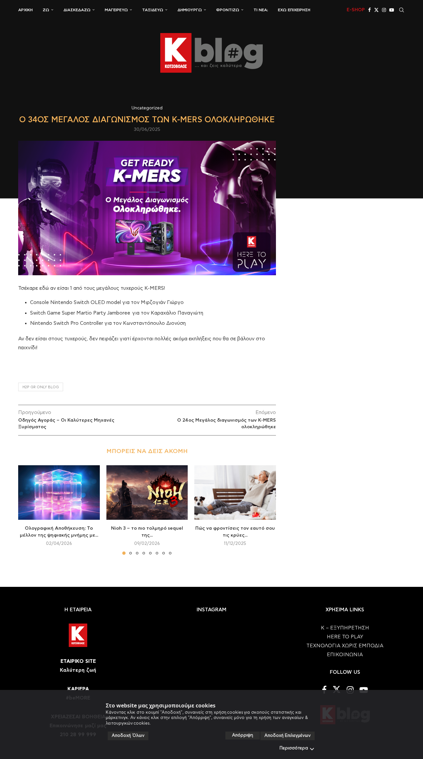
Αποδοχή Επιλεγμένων (287, 736)
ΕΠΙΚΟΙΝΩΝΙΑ (345, 654)
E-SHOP (356, 10)
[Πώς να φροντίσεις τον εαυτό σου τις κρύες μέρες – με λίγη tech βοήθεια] (235, 492)
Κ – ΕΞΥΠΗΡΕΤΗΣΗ (345, 628)
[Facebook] (369, 9)
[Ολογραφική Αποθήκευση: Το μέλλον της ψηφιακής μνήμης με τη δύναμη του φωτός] (59, 492)
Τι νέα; (260, 10)
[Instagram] (384, 9)
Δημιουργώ (189, 10)
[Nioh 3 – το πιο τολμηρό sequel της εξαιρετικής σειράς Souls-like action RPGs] (147, 492)
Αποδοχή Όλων (128, 736)
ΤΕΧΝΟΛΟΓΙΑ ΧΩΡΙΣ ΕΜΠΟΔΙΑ (344, 645)
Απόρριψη (242, 735)
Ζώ (46, 10)
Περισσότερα (294, 748)
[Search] (401, 9)
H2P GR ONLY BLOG (40, 387)
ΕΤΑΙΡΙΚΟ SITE (78, 661)
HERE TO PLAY (345, 636)
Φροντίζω (227, 10)
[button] (27, 509)
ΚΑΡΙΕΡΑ (78, 689)
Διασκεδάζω (77, 10)
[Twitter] (376, 9)
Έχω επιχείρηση (294, 10)
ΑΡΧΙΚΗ (25, 10)
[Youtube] (391, 9)
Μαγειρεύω (116, 10)
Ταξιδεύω (152, 10)
